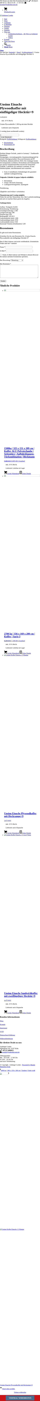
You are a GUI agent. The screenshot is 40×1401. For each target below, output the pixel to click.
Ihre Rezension (5, 264)
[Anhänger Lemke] (6, 15)
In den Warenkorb (6, 137)
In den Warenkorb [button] (13, 473)
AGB (2, 1031)
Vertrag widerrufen (20, 1392)
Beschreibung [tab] (8, 143)
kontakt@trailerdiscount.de (8, 5)
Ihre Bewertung (5, 260)
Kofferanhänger (12, 139)
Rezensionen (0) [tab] (9, 144)
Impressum (3, 1028)
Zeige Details (26, 473)
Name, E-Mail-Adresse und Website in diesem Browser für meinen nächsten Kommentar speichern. (19, 256)
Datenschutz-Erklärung (7, 1035)
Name (2, 247)
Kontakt (2, 1024)
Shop (2, 50)
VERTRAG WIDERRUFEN (20, 1398)
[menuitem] (22, 19)
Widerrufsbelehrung (6, 1039)
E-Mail (3, 251)
